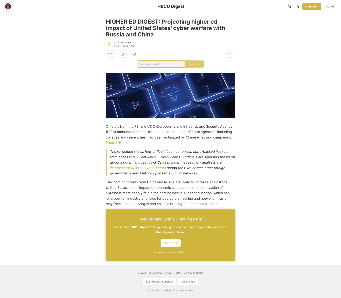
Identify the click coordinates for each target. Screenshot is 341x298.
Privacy (168, 272)
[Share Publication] (297, 6)
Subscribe (311, 6)
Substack (153, 290)
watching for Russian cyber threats (138, 168)
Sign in (330, 6)
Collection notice (194, 272)
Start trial (170, 243)
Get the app (188, 281)
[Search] (289, 6)
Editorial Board (123, 42)
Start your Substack (161, 281)
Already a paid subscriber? (170, 252)
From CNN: (114, 143)
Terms (178, 272)
